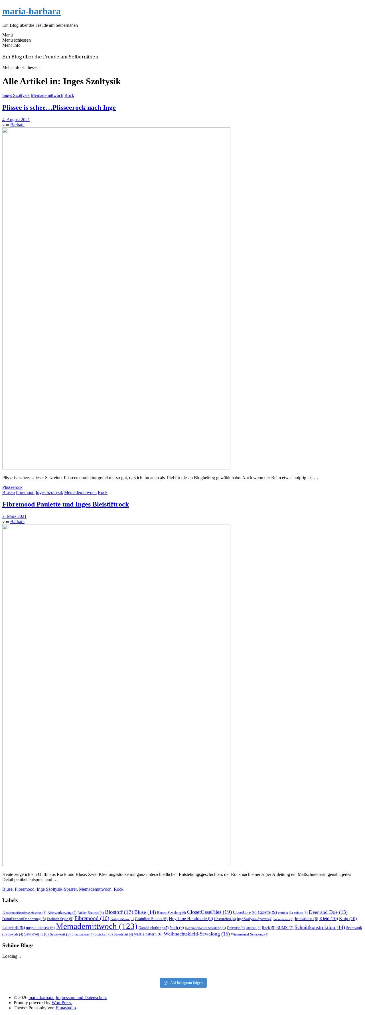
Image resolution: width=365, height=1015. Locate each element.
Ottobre (253, 927)
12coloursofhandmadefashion (24, 912)
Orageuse (236, 928)
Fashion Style (60, 919)
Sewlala (15, 934)
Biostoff (119, 912)
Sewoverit (60, 934)
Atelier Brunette (91, 913)
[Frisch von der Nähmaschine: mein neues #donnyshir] (182, 971)
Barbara (17, 124)
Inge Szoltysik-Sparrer (57, 889)
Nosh (177, 927)
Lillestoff (13, 927)
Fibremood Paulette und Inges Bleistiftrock (65, 504)
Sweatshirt (123, 934)
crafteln (285, 912)
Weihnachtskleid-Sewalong (197, 934)
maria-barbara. (41, 997)
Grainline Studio (151, 919)
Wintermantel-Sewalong (249, 934)
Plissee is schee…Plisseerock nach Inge (59, 107)
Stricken (104, 934)
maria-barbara (31, 11)
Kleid (328, 918)
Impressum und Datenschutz (81, 997)
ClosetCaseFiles (209, 912)
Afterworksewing (62, 913)
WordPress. (62, 1002)
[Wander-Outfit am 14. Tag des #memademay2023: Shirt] (182, 964)
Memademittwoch (47, 95)
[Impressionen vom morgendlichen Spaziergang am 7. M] (302, 971)
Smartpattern (83, 934)
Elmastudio (66, 1007)
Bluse (7, 889)
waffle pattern (148, 934)
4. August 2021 (16, 119)
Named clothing (154, 927)
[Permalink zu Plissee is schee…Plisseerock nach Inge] (116, 467)
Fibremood (25, 889)
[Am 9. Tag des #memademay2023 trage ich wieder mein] (63, 971)
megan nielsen (40, 927)
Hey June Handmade (191, 918)
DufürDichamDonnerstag (24, 919)
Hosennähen (225, 919)
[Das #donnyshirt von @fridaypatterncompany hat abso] (63, 964)
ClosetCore (245, 912)
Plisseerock (12, 487)
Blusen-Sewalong (171, 913)
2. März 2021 (14, 516)
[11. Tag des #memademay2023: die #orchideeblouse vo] (302, 964)
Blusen (8, 492)
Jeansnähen (306, 919)
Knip (348, 918)
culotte (301, 912)
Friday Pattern (122, 919)
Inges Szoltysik (16, 95)
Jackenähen (283, 919)
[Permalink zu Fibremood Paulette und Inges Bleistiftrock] (116, 864)
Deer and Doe (328, 912)
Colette (267, 912)
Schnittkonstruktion (320, 927)
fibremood (25, 492)
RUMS (284, 927)
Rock (69, 95)
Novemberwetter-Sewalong (205, 927)
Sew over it (36, 934)
